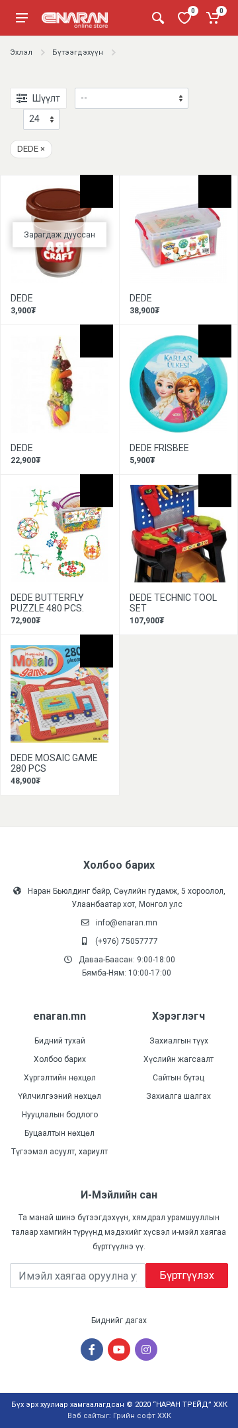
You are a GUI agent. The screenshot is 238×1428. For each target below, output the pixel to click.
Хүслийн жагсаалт (178, 1059)
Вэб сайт (83, 1416)
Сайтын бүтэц (178, 1077)
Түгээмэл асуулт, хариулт (59, 1151)
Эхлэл (21, 52)
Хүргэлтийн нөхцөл (60, 1077)
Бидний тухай (59, 1040)
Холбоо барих (60, 1059)
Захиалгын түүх (178, 1040)
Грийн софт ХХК (142, 1416)
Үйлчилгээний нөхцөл (59, 1096)
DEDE (31, 149)
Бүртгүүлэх (186, 1275)
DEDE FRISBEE (159, 448)
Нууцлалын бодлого (60, 1114)
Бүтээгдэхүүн (77, 52)
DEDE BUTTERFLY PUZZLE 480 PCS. (47, 602)
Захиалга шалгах (178, 1096)
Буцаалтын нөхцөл (59, 1133)
